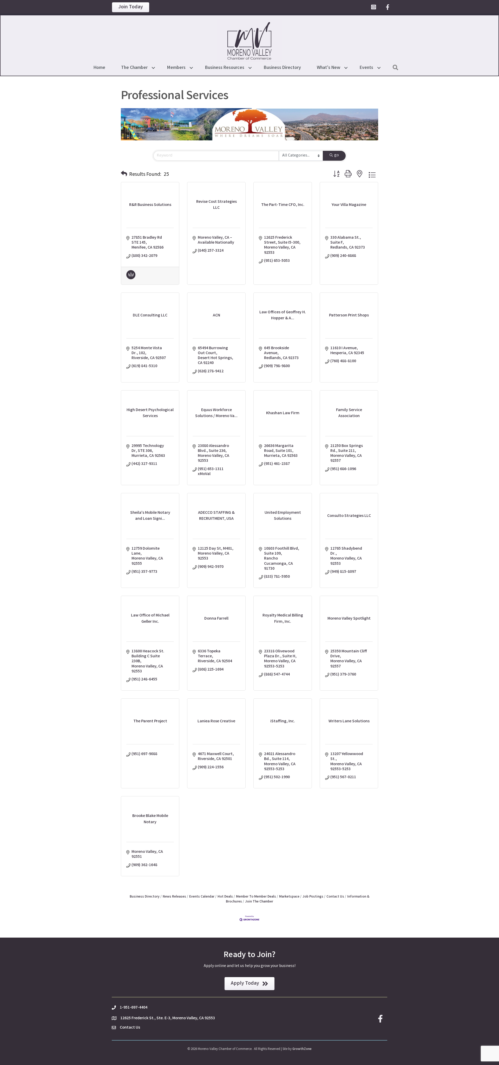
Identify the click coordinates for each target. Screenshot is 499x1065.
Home (99, 67)
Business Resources (224, 67)
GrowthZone (302, 1049)
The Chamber (134, 67)
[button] (124, 174)
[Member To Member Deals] (130, 278)
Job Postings (313, 896)
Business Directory (282, 67)
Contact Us (335, 896)
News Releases (174, 896)
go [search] (336, 155)
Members (176, 67)
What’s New (328, 67)
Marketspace (289, 896)
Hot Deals (225, 896)
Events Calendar (201, 896)
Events (366, 67)
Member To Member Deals (256, 896)
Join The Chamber (259, 901)
